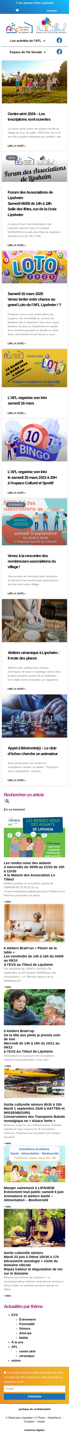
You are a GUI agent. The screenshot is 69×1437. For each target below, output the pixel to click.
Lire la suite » (17, 146)
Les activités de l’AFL (25, 40)
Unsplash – (30, 1421)
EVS (15, 1315)
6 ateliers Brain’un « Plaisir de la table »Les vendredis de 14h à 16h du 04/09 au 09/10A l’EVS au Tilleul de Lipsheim (33, 956)
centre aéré (27, 1351)
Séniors (24, 1328)
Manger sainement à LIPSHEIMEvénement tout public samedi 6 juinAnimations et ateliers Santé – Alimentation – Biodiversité (34, 1194)
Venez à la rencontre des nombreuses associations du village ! (32, 561)
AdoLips (25, 1333)
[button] (7, 801)
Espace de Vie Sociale (26, 52)
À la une (17, 1342)
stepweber (27, 1417)
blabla (23, 1337)
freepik (41, 1421)
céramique (26, 1356)
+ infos (7, 901)
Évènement (27, 1319)
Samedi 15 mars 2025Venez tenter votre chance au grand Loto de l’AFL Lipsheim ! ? (34, 299)
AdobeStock (54, 1417)
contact (52, 10)
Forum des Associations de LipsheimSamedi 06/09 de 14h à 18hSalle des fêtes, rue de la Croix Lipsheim (32, 203)
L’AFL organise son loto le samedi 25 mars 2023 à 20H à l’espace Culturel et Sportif (32, 477)
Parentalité (27, 1324)
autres (16, 1360)
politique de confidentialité (34, 1409)
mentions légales (34, 1430)
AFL (15, 1346)
